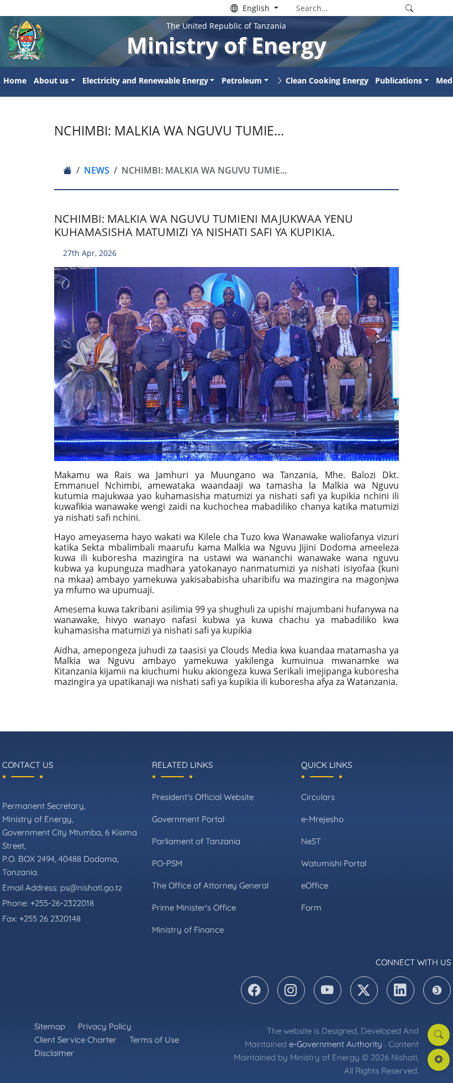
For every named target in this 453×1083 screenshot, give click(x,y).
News (96, 170)
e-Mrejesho (322, 819)
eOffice (314, 885)
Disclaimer (54, 1053)
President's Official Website (203, 797)
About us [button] (51, 80)
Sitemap (49, 1026)
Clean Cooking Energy (327, 80)
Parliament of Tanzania (196, 841)
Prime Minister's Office (194, 907)
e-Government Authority (335, 1044)
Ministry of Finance (188, 929)
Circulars (318, 797)
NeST (311, 841)
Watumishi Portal (333, 863)
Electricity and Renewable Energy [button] (145, 80)
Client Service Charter (75, 1039)
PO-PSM (167, 863)
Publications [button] (398, 80)
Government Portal (188, 819)
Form (311, 907)
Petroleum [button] (242, 80)
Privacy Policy (104, 1026)
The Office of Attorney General (210, 885)
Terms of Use (154, 1039)
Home (15, 80)
